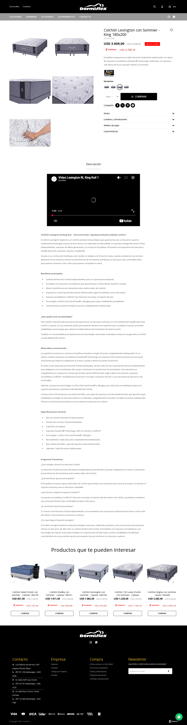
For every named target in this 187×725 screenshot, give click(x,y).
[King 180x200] (120, 87)
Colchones (15, 16)
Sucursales (14, 6)
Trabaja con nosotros (59, 671)
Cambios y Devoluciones (99, 679)
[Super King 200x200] (126, 87)
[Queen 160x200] (113, 87)
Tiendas (54, 675)
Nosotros (54, 664)
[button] (155, 6)
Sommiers (31, 16)
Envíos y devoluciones (98, 671)
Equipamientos (66, 16)
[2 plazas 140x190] (107, 87)
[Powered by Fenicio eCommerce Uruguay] (173, 721)
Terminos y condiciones (99, 668)
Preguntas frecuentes (98, 675)
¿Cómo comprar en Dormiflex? (101, 664)
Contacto (85, 16)
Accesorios (47, 16)
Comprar (140, 96)
